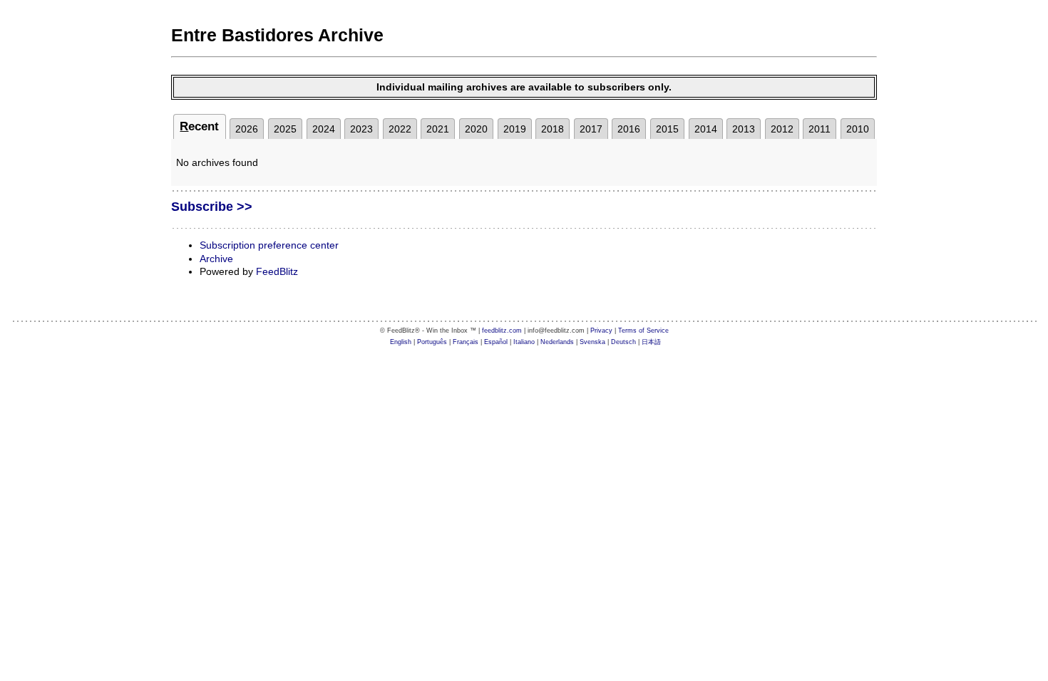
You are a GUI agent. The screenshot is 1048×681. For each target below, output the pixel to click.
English (400, 341)
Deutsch (623, 341)
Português (432, 341)
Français (465, 341)
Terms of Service (643, 330)
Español (496, 341)
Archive (216, 258)
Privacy (601, 330)
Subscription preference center (269, 245)
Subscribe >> (211, 206)
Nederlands (557, 341)
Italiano (524, 341)
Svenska (592, 341)
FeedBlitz (277, 271)
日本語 (651, 341)
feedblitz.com (502, 330)
